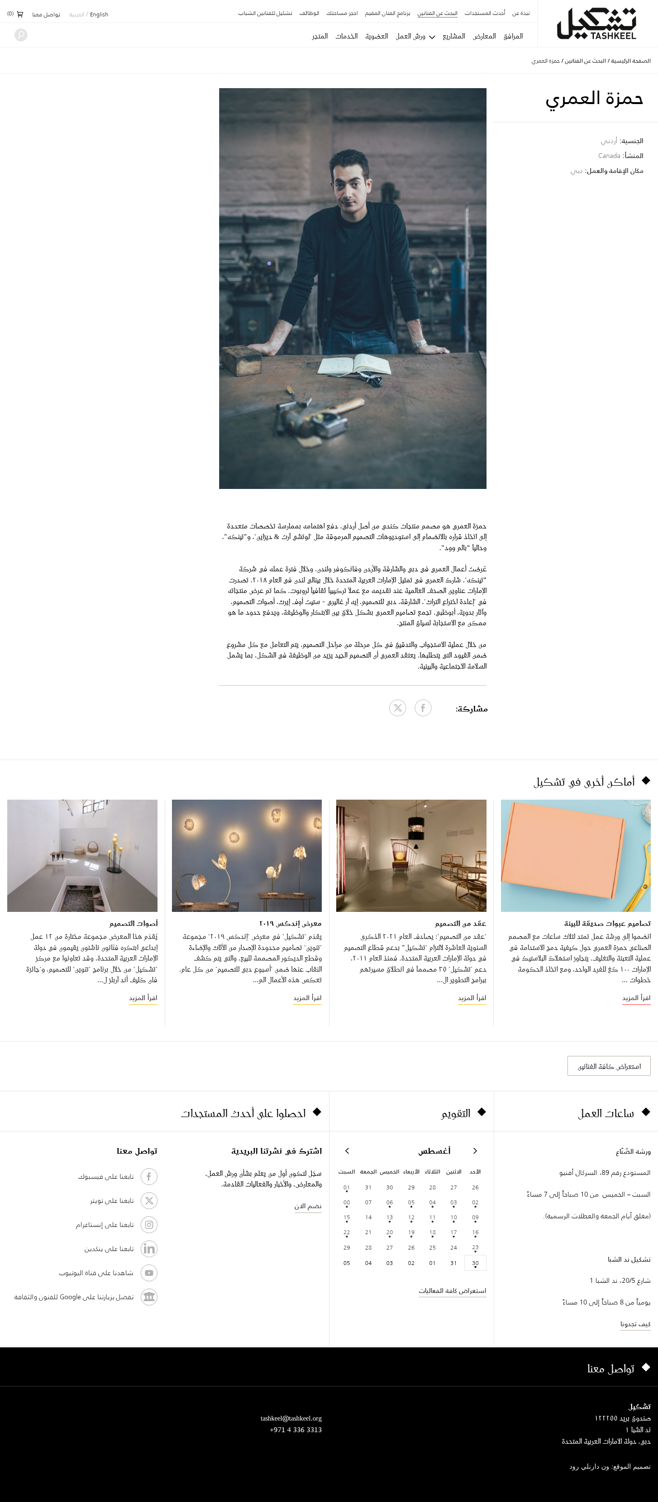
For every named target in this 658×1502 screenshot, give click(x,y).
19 (411, 1232)
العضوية (376, 36)
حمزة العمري (546, 60)
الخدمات (346, 36)
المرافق (513, 36)
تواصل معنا (46, 15)
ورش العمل (410, 36)
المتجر (320, 36)
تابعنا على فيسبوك (106, 1176)
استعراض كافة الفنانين (609, 1066)
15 (346, 1217)
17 (453, 1232)
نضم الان (308, 1205)
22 (346, 1232)
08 (346, 1202)
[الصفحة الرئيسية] (598, 23)
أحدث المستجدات (485, 13)
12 (411, 1217)
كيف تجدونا (635, 1323)
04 (432, 1202)
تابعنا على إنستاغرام (104, 1224)
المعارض (484, 36)
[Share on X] (397, 707)
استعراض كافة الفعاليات (453, 1290)
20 (389, 1232)
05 (411, 1202)
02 (475, 1202)
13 (389, 1217)
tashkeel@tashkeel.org (291, 1417)
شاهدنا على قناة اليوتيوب (96, 1272)
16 (475, 1232)
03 (453, 1202)
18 (432, 1232)
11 (432, 1217)
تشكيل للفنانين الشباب (265, 13)
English (99, 15)
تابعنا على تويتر (111, 1200)
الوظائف (309, 13)
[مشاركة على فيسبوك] (423, 707)
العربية (76, 15)
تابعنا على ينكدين (109, 1248)
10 (453, 1217)
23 (475, 1247)
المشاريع (454, 36)
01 (346, 1187)
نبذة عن (521, 13)
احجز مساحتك (342, 13)
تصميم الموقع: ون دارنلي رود (610, 1467)
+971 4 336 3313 (296, 1429)
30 (475, 1262)
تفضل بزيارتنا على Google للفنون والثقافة (73, 1296)
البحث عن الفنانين (438, 13)
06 (389, 1202)
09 (475, 1217)
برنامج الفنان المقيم (387, 13)
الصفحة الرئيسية (631, 61)
